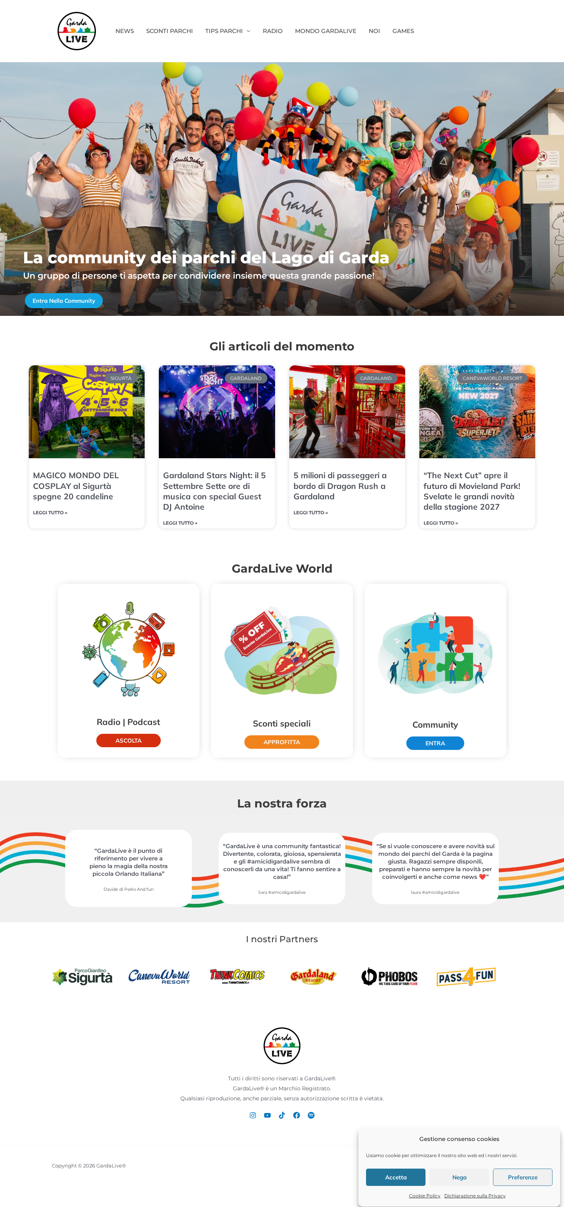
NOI (374, 31)
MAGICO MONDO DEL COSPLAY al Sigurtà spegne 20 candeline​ (76, 485)
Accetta (396, 1177)
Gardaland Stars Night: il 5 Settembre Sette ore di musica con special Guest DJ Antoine (214, 491)
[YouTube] (267, 1115)
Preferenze (523, 1177)
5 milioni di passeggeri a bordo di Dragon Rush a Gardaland (340, 485)
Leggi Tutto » (50, 512)
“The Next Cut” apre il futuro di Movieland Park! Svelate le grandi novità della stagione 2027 (472, 491)
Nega (459, 1177)
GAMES (403, 31)
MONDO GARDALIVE (325, 31)
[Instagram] (252, 1115)
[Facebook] (296, 1115)
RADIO (273, 31)
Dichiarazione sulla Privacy (475, 1196)
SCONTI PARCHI (169, 31)
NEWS (124, 31)
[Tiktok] (282, 1115)
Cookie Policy (424, 1196)
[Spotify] (311, 1115)
